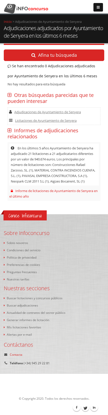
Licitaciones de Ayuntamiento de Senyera (46, 120)
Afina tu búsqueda (57, 55)
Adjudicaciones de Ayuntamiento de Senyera (47, 112)
